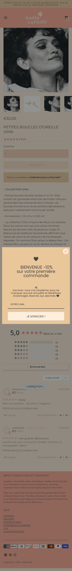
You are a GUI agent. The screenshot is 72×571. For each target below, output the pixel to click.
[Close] (66, 251)
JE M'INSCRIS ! (36, 316)
